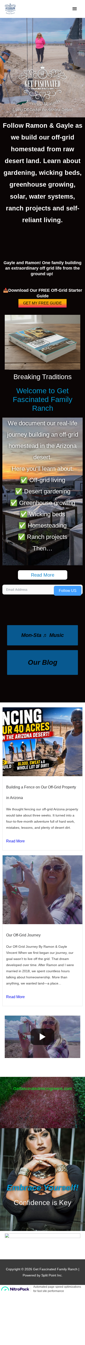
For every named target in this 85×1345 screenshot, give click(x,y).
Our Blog (42, 662)
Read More (15, 841)
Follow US (67, 591)
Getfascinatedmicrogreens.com (42, 1088)
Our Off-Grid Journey (23, 935)
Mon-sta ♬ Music (42, 635)
